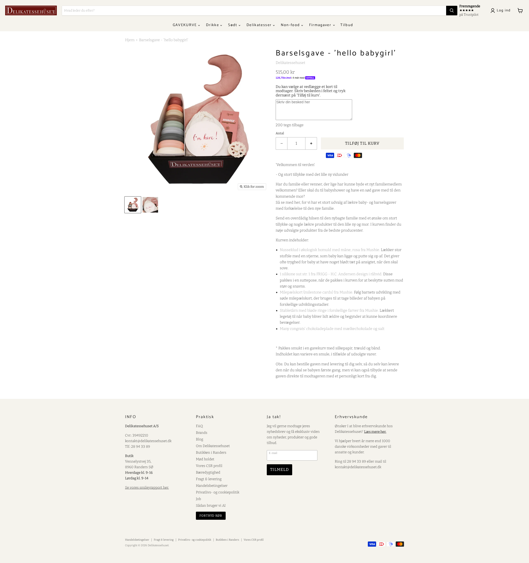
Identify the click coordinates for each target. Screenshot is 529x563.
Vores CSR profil (209, 466)
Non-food (291, 25)
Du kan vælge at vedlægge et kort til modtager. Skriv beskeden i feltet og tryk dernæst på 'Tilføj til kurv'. (311, 90)
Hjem (130, 40)
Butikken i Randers (211, 452)
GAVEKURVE (185, 25)
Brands (201, 433)
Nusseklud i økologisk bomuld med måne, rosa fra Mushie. (330, 250)
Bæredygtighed (208, 472)
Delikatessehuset (290, 62)
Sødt (233, 25)
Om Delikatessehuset (213, 446)
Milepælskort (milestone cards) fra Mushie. (316, 292)
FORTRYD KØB (210, 515)
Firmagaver (321, 25)
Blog (199, 439)
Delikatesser (260, 25)
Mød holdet (205, 459)
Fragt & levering (209, 479)
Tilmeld (279, 469)
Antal (280, 133)
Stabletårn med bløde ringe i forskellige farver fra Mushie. (329, 310)
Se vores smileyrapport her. (147, 487)
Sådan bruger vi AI (211, 505)
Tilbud (346, 25)
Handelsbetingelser (212, 486)
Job (198, 499)
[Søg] (451, 10)
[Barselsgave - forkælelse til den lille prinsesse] (133, 205)
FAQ (199, 426)
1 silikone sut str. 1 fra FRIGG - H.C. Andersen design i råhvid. (331, 274)
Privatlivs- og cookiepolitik (217, 492)
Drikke (213, 25)
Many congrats (332, 328)
